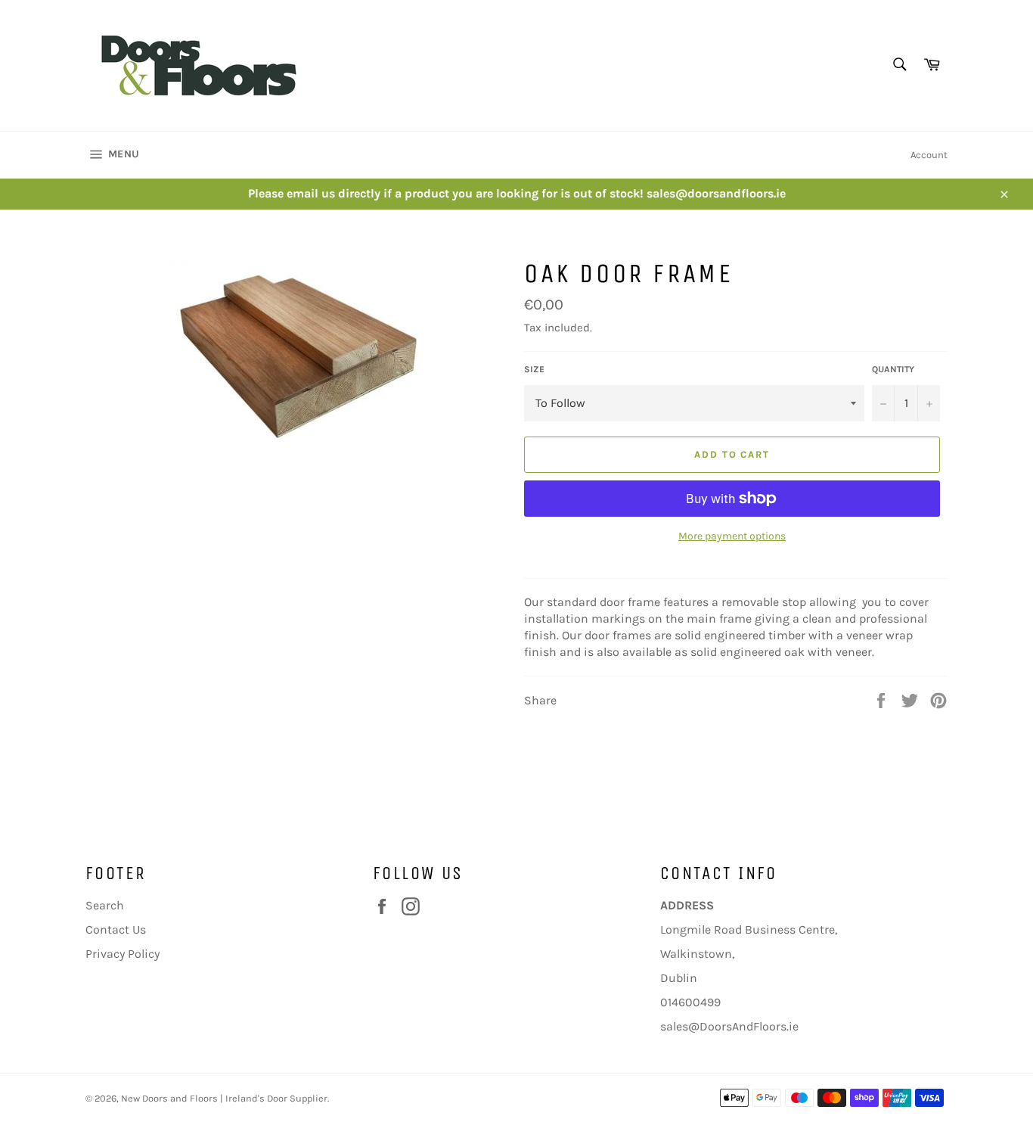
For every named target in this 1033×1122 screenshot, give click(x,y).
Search (104, 905)
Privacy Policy (122, 953)
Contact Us (115, 929)
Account (929, 154)
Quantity (893, 369)
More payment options (732, 536)
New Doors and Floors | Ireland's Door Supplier (224, 1098)
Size (534, 369)
